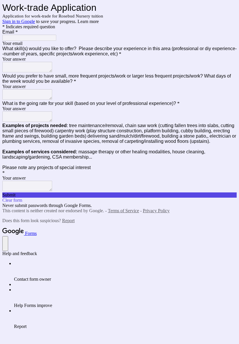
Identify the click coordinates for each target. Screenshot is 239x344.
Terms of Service (123, 210)
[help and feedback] (5, 243)
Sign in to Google (18, 21)
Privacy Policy (156, 210)
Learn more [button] (88, 21)
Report (68, 220)
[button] (119, 195)
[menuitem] (125, 271)
